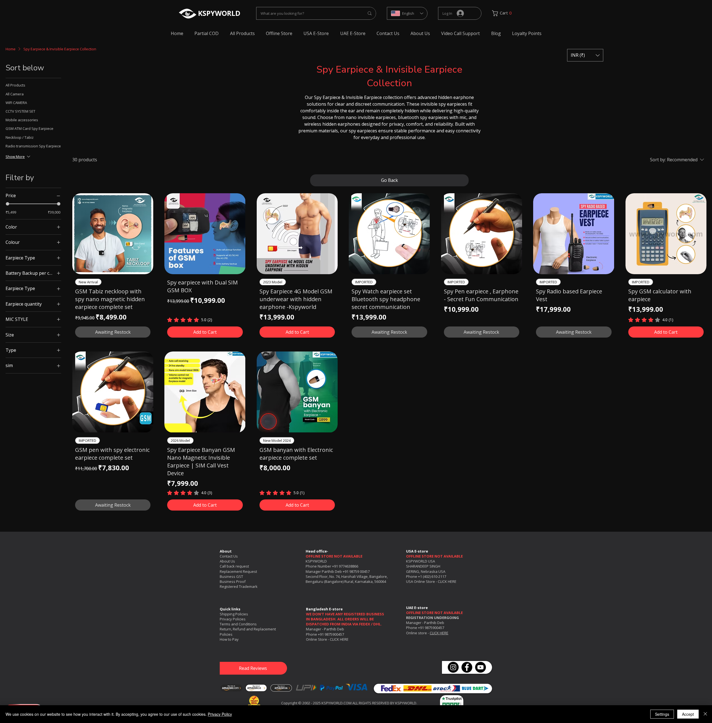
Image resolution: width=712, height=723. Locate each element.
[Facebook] (466, 667)
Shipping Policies (234, 613)
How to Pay (229, 639)
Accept (688, 714)
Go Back (389, 180)
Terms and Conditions (238, 624)
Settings (662, 714)
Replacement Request (238, 571)
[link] (504, 13)
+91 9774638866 (345, 566)
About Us (227, 561)
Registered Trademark (239, 586)
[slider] (7, 203)
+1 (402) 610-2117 (432, 576)
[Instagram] (453, 667)
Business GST (231, 576)
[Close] (705, 714)
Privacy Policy (220, 714)
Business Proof (233, 581)
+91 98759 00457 (356, 571)
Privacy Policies (233, 619)
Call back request (234, 566)
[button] (585, 55)
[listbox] (585, 55)
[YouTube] (480, 667)
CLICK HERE (447, 581)
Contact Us (229, 556)
